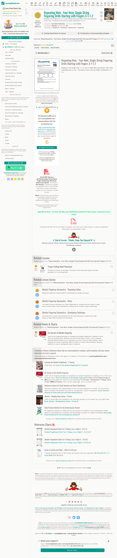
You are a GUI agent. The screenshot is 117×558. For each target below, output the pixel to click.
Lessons (36, 47)
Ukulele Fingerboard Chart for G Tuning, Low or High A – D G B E (67, 442)
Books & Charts (55, 47)
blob (96, 528)
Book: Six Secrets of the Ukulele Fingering (71, 378)
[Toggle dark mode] (26, 3)
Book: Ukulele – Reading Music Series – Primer (61, 401)
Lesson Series (45, 47)
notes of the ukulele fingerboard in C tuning (71, 365)
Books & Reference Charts (64, 419)
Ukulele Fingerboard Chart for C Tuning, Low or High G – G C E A (67, 432)
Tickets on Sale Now (20, 26)
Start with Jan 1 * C (9, 13)
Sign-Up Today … (72, 550)
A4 (60, 455)
